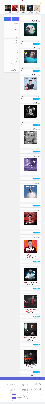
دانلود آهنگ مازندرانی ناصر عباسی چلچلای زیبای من (13, 60)
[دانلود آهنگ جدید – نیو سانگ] (22, 1)
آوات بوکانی (17, 46)
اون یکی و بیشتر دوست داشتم (24, 400)
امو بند (17, 53)
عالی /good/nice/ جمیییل (25, 395)
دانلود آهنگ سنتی (16, 31)
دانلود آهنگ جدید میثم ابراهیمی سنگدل (35, 128)
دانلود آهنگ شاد (37, 48)
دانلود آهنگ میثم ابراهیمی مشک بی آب (35, 20)
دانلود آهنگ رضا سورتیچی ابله (15, 62)
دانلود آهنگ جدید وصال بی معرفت (15, 71)
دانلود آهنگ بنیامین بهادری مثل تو (15, 64)
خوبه (27, 394)
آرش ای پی (17, 44)
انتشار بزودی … (16, 37)
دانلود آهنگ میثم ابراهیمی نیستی (36, 102)
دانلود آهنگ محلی (16, 30)
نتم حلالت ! (25, 396)
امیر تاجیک (17, 54)
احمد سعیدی (17, 50)
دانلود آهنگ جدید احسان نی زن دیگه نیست (14, 63)
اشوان (17, 51)
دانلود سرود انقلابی (16, 42)
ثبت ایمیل (14, 394)
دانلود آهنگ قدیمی (16, 32)
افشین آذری (17, 52)
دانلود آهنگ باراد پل (16, 69)
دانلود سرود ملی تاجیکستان (15, 61)
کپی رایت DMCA (13, 1)
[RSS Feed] (5, 378)
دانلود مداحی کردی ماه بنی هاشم (15, 59)
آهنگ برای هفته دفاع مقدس (15, 43)
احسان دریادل (17, 49)
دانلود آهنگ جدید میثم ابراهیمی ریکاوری (35, 347)
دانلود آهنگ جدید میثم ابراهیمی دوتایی (35, 74)
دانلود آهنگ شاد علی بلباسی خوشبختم (14, 70)
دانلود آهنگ (39, 394)
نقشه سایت (19, 1)
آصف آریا (17, 45)
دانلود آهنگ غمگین (37, 21)
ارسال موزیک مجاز (7, 19)
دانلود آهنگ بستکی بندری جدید (15, 68)
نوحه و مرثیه (17, 27)
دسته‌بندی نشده (37, 349)
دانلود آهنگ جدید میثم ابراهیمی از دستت (35, 47)
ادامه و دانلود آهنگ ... (36, 43)
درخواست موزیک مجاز (15, 19)
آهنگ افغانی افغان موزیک (15, 36)
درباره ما (16, 1)
